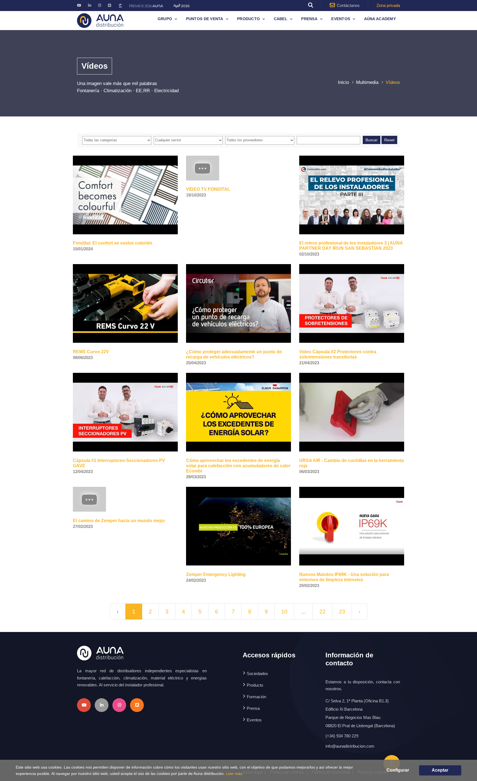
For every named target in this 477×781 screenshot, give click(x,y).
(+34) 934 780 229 (341, 736)
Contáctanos (348, 5)
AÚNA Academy (380, 19)
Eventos (340, 19)
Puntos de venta (204, 19)
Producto (248, 19)
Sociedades (257, 673)
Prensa (309, 19)
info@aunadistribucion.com (349, 746)
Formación (256, 696)
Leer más (234, 773)
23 (342, 612)
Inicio (343, 82)
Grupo (165, 19)
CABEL (280, 19)
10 (284, 612)
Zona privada (388, 5)
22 (322, 612)
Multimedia (367, 82)
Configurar (397, 770)
